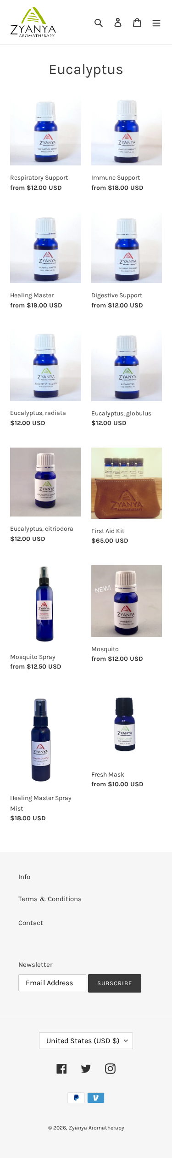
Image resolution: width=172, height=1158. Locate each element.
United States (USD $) (83, 1040)
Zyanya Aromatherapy (96, 1127)
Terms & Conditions (50, 899)
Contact (30, 923)
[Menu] (156, 22)
